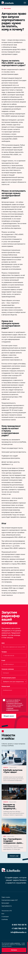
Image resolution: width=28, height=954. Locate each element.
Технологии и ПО (7, 910)
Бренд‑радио (5, 903)
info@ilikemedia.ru (18, 932)
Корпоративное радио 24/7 (10, 900)
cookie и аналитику (15, 943)
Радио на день (6, 897)
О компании (5, 916)
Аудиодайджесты (7, 906)
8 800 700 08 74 (19, 925)
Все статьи (7, 8)
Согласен (14, 950)
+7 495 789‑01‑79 (19, 928)
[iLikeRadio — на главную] (12, 2)
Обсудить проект (9, 716)
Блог (3, 913)
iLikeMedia (5, 919)
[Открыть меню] (24, 2)
